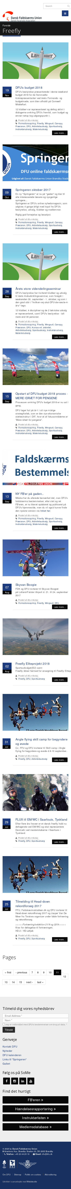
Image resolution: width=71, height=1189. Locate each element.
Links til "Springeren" (15, 1059)
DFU (29, 126)
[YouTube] (30, 1081)
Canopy (58, 123)
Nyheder (7, 1050)
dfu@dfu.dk (47, 1154)
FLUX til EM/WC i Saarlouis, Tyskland (41, 819)
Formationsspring (27, 123)
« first (8, 972)
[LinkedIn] (22, 1081)
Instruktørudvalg (24, 129)
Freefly (40, 123)
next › (29, 982)
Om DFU (7, 1174)
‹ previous (21, 972)
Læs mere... (60, 132)
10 (50, 972)
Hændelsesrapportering (34, 1108)
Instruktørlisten (34, 1117)
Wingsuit (49, 123)
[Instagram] (14, 1081)
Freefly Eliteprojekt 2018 (33, 663)
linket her (45, 510)
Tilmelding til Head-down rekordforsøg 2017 (33, 903)
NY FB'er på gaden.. (30, 493)
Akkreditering (51, 1174)
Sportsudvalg (55, 126)
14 (13, 982)
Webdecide (32, 1181)
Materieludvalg (40, 129)
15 (20, 982)
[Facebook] (6, 1081)
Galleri (6, 1063)
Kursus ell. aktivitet (41, 327)
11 (57, 972)
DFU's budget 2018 (29, 87)
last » (40, 982)
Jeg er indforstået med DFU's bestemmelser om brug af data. (36, 1024)
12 (64, 976)
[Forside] (24, 10)
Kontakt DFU (10, 1046)
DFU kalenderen (12, 1055)
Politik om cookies (33, 1174)
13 (6, 982)
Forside (7, 25)
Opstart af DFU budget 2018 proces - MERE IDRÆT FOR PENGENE (42, 395)
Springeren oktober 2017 (33, 189)
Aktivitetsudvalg (40, 126)
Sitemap (17, 1174)
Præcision (21, 126)
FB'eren (34, 1099)
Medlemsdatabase (34, 1126)
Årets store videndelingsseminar (38, 288)
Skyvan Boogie (26, 584)
